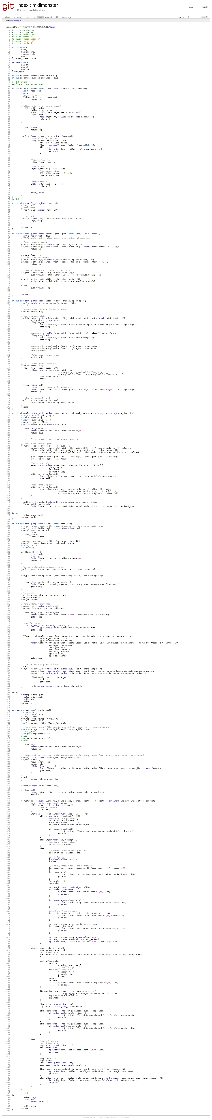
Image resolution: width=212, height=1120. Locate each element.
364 (8, 816)
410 (8, 916)
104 (8, 253)
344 (8, 773)
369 (8, 827)
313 (8, 706)
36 (9, 106)
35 (9, 104)
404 (8, 903)
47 (9, 130)
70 (9, 180)
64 (9, 167)
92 (9, 227)
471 (8, 1048)
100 (8, 244)
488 (8, 1084)
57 (9, 151)
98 (9, 240)
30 (9, 93)
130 (8, 309)
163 (8, 381)
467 (8, 1039)
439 (8, 978)
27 (9, 86)
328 (8, 738)
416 (8, 928)
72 (9, 184)
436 (8, 972)
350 (8, 786)
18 (9, 67)
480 (8, 1067)
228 (8, 522)
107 (8, 260)
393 (8, 879)
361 (8, 809)
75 (9, 190)
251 (8, 571)
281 (8, 636)
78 (9, 197)
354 (8, 794)
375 (8, 840)
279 (8, 632)
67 (9, 173)
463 (8, 1030)
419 (8, 935)
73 (9, 186)
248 (8, 565)
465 (8, 1035)
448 (8, 998)
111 (8, 268)
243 (8, 554)
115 (8, 277)
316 (8, 712)
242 (8, 552)
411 (8, 918)
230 (8, 526)
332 (8, 747)
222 (8, 509)
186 (8, 431)
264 (8, 599)
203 (8, 467)
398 (8, 890)
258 (8, 586)
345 (8, 775)
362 (8, 812)
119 (8, 286)
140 (8, 331)
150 (8, 353)
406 (8, 907)
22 (9, 76)
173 (8, 402)
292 (8, 660)
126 (8, 301)
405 (8, 905)
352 (8, 790)
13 (9, 56)
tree (40, 17)
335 (8, 753)
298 (8, 673)
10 (9, 50)
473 (8, 1052)
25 (9, 82)
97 (9, 238)
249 (8, 567)
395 (8, 883)
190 (8, 439)
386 (8, 864)
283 (8, 641)
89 (9, 221)
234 (8, 535)
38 (9, 110)
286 (8, 647)
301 (8, 680)
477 (8, 1061)
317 (8, 714)
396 (8, 885)
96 (9, 236)
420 (8, 937)
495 (8, 1099)
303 (8, 684)
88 (9, 218)
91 (9, 225)
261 (8, 593)
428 (8, 954)
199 (8, 459)
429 (8, 957)
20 (9, 71)
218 (8, 500)
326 (8, 734)
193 (8, 446)
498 (8, 1106)
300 (8, 677)
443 (8, 987)
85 (9, 212)
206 (8, 474)
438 (8, 976)
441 (8, 983)
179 (8, 415)
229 (8, 524)
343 (8, 770)
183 (8, 424)
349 (8, 783)
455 (8, 1013)
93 (9, 229)
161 (8, 376)
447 (8, 996)
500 (8, 1110)
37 (9, 108)
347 (8, 779)
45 (9, 125)
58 (9, 154)
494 (8, 1097)
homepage (66, 17)
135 (8, 320)
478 (8, 1063)
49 (9, 134)
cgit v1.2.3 (96, 1117)
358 (8, 803)
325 (8, 732)
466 (8, 1037)
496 (8, 1102)
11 (9, 52)
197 (8, 454)
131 (8, 312)
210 (8, 483)
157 (8, 368)
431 (8, 961)
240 (8, 548)
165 (8, 385)
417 (8, 931)
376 (8, 842)
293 (8, 662)
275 (8, 623)
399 (8, 892)
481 (8, 1069)
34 (9, 102)
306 (8, 690)
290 (8, 656)
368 (8, 825)
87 (9, 216)
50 (9, 136)
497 (8, 1104)
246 (8, 560)
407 (8, 909)
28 (9, 89)
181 (8, 420)
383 (8, 857)
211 (8, 485)
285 (8, 645)
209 (8, 480)
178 (8, 413)
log (34, 17)
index (23, 5)
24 (9, 80)
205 (8, 472)
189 (8, 437)
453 (8, 1009)
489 (8, 1087)
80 (9, 201)
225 (8, 515)
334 (8, 751)
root (12, 21)
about (7, 17)
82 (9, 205)
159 (8, 372)
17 (9, 65)
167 (8, 389)
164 (8, 383)
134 (8, 318)
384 (8, 859)
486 (8, 1080)
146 (8, 344)
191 (8, 441)
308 (8, 695)
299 (8, 675)
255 (8, 580)
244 (8, 556)
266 (8, 604)
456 (8, 1015)
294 (8, 664)
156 (8, 366)
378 (8, 846)
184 (8, 426)
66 (9, 171)
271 (8, 615)
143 (8, 338)
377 (8, 844)
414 (8, 924)
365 (8, 818)
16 (9, 63)
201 (8, 463)
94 (9, 231)
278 (8, 630)
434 (8, 967)
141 (8, 333)
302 (8, 682)
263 (8, 597)
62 (9, 162)
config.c (17, 21)
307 (8, 693)
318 (8, 716)
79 (9, 199)
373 (8, 835)
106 (8, 257)
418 (8, 933)
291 (8, 658)
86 (9, 214)
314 (8, 708)
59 (9, 156)
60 (9, 158)
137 (8, 325)
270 (8, 612)
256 (8, 582)
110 (8, 266)
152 (8, 357)
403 (8, 900)
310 (8, 699)
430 (8, 959)
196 (8, 452)
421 (8, 939)
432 (8, 963)
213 (8, 489)
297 (8, 671)
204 (8, 470)
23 (9, 78)
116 (8, 279)
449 (8, 1000)
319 (8, 719)
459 (8, 1022)
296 (8, 669)
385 (8, 861)
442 (8, 985)
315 (8, 710)
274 (8, 621)
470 (8, 1045)
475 (8, 1056)
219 (8, 502)
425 (8, 948)
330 (8, 742)
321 (8, 723)
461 (8, 1026)
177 (8, 411)
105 (8, 255)
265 (8, 602)
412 (8, 920)
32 (9, 97)
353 (8, 792)
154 (8, 361)
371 (8, 831)
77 (9, 195)
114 (8, 275)
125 (8, 299)
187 (8, 433)
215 (8, 493)
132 (8, 314)
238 (8, 543)
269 (8, 610)
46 (9, 128)
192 (8, 444)
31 (9, 95)
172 (8, 400)
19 (9, 69)
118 (8, 283)
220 (8, 504)
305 (8, 688)
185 (8, 428)
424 (8, 946)
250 (8, 569)
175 (8, 407)
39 (9, 112)
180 (8, 418)
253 (8, 576)
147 (8, 346)
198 (8, 457)
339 (8, 762)
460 (8, 1024)
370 (8, 829)
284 (8, 643)
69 (9, 177)
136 (8, 322)
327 (8, 736)
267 (8, 606)
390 (8, 872)
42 (9, 119)
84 (9, 210)
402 (8, 898)
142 (8, 335)
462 (8, 1028)
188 (8, 435)
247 (8, 563)
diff (57, 17)
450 (8, 1002)
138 (8, 327)
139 (8, 329)
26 (9, 84)
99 (9, 242)
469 (8, 1043)
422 (8, 941)
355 (8, 796)
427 (8, 952)
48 (9, 132)
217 (8, 498)
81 (9, 203)
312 (8, 703)
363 (8, 814)
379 (8, 848)
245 (8, 558)
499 (8, 1108)
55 (9, 147)
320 (8, 721)
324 (8, 729)
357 (8, 801)
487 (8, 1082)
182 (8, 422)
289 (8, 654)
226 (8, 517)
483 (8, 1074)
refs (27, 17)
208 (8, 478)
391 (8, 874)
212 (8, 487)
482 (8, 1071)
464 (8, 1032)
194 (8, 448)
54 (9, 145)
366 (8, 820)
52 (9, 141)
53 (9, 143)
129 (8, 307)
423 (8, 944)
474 (8, 1054)
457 (8, 1017)
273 (8, 619)
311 (8, 701)
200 (8, 461)
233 (8, 532)
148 (8, 348)
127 (8, 303)
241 (8, 550)
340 (8, 764)
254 (8, 578)
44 (9, 123)
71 (9, 182)
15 (9, 60)
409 (8, 913)
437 (8, 974)
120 (8, 288)
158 (8, 370)
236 (8, 539)
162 (8, 379)
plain (53, 27)
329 (8, 740)
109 (8, 264)
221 (8, 506)
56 (9, 149)
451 (8, 1004)
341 (8, 766)
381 (8, 853)
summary (18, 17)
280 (8, 634)
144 (8, 340)
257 (8, 584)
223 (8, 511)
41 (9, 117)
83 (9, 208)
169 (8, 394)
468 (8, 1041)
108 (8, 262)
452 (8, 1006)
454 (8, 1011)
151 (8, 355)
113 (8, 273)
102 (8, 249)
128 (8, 305)
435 (8, 970)
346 (8, 777)
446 (8, 993)
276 (8, 625)
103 (8, 251)
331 (8, 744)
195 (8, 450)
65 (9, 169)
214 (8, 491)
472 (8, 1050)
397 (8, 887)
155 (8, 364)
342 (8, 768)
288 (8, 651)
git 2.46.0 (104, 1117)
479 (8, 1065)
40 (9, 115)
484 (8, 1076)
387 (8, 866)
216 (8, 496)
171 (8, 398)
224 (8, 513)
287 (8, 649)
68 (9, 175)
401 (8, 896)
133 (8, 316)
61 (9, 160)
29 (9, 91)
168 (8, 392)
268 (8, 608)
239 (8, 545)
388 (8, 868)
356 (8, 799)
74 (9, 188)
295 (8, 667)
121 (8, 290)
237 (8, 541)
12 (9, 54)
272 (8, 617)
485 (8, 1078)
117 (8, 281)
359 (8, 805)
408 (8, 911)
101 (8, 247)
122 (8, 292)
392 (8, 877)
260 (8, 591)
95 (9, 234)
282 (8, 638)
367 (8, 822)
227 (8, 519)
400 (8, 894)
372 (8, 833)
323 (8, 727)
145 (8, 342)
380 (8, 851)
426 (8, 950)
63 (9, 164)
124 (8, 296)
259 (8, 589)
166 (8, 387)
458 (8, 1019)
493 (8, 1095)
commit (48, 17)
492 (8, 1093)
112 (8, 270)
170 (8, 396)
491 (8, 1091)
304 (8, 686)
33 (9, 99)
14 (9, 58)
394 (8, 881)
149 (8, 351)
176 (8, 409)
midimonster (45, 5)
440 (8, 980)
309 (8, 697)
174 (8, 405)
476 (8, 1058)
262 (8, 595)
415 (8, 926)
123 (8, 294)
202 (8, 465)
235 (8, 537)
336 (8, 755)
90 (9, 223)
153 (8, 359)
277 (8, 628)
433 (8, 965)
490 (8, 1089)
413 (8, 922)
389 (8, 870)
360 (8, 807)
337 (8, 757)
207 (8, 476)
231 (8, 528)
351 (8, 788)
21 (9, 73)
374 (8, 838)
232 (8, 530)
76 (9, 193)
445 (8, 991)
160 (8, 374)
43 (9, 121)
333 (8, 749)
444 (8, 989)
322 (8, 725)
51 (9, 138)
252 (8, 573)
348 (8, 781)
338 (8, 760)
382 (8, 855)
